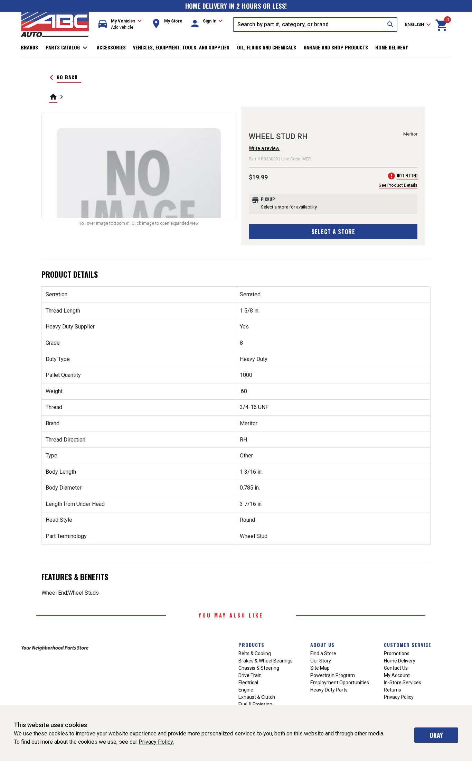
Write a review (264, 148)
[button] (120, 24)
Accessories (111, 47)
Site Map (320, 668)
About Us (322, 644)
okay (436, 735)
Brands (29, 47)
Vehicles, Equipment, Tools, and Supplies (181, 47)
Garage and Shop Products (336, 47)
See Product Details (398, 185)
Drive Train (250, 675)
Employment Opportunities (339, 682)
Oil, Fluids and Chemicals (266, 47)
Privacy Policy (399, 697)
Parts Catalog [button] (67, 48)
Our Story (320, 660)
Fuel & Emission (255, 704)
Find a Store (323, 653)
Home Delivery (391, 47)
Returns (392, 690)
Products (251, 644)
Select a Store (333, 232)
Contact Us (396, 668)
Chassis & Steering (258, 668)
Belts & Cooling (254, 653)
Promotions (396, 653)
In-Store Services (402, 682)
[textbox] (309, 24)
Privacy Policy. (156, 742)
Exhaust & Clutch (256, 697)
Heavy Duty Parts (329, 690)
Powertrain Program (332, 675)
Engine (245, 690)
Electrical (248, 682)
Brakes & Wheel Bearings (265, 660)
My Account (397, 675)
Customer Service (407, 644)
